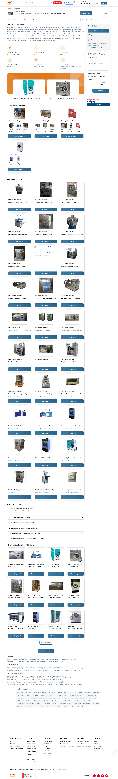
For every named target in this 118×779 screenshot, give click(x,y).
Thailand (25, 769)
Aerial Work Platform (68, 698)
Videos (96, 751)
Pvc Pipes (48, 706)
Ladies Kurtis (30, 703)
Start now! (98, 104)
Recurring (103, 76)
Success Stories (31, 743)
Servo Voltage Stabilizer (40, 692)
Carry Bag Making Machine (75, 692)
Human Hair (20, 692)
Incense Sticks (86, 703)
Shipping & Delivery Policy (16, 748)
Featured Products (99, 748)
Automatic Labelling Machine (44, 698)
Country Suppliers (98, 746)
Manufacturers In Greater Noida (96, 47)
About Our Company (32, 741)
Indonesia (37, 769)
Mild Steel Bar (20, 700)
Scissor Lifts (20, 695)
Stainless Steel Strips (44, 700)
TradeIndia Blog (31, 746)
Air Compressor (77, 703)
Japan (11, 769)
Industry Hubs (97, 743)
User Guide (13, 743)
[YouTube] (107, 776)
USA (53, 769)
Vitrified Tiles (28, 706)
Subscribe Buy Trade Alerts (67, 746)
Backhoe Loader (61, 692)
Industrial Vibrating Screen (31, 695)
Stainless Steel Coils (38, 706)
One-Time (93, 76)
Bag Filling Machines (57, 700)
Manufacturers (97, 741)
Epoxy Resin (92, 698)
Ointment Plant (88, 700)
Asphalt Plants (68, 700)
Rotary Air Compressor (61, 695)
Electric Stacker (96, 692)
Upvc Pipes (66, 706)
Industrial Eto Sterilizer (75, 695)
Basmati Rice (52, 692)
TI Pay (45, 746)
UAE (42, 769)
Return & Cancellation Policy (17, 746)
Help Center (13, 741)
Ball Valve (55, 703)
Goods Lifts (19, 706)
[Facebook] (94, 776)
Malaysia (31, 769)
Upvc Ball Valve (75, 706)
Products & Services (24, 20)
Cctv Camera (47, 703)
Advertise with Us (48, 741)
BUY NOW (18, 209)
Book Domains (47, 743)
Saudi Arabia (47, 769)
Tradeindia (9, 8)
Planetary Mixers (21, 703)
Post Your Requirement (83, 741)
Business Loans (48, 751)
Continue (100, 90)
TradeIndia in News (31, 748)
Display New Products (65, 741)
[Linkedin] (98, 776)
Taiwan (20, 769)
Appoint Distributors (48, 755)
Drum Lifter (87, 692)
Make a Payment (31, 759)
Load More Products (46, 642)
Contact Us (29, 754)
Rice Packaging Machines (89, 695)
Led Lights (38, 703)
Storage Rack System (81, 698)
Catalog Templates (48, 753)
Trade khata (47, 748)
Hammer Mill (32, 698)
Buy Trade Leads (64, 743)
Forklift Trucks (28, 692)
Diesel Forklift (57, 698)
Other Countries (63, 769)
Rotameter (43, 695)
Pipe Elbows (85, 706)
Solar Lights (96, 703)
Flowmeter (51, 695)
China (15, 769)
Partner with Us (30, 757)
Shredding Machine (21, 698)
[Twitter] (103, 776)
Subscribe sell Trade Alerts (84, 746)
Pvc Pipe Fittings (57, 706)
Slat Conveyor (78, 700)
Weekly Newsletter (31, 761)
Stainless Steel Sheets (31, 700)
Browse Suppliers (81, 743)
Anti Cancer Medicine (65, 703)
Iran (56, 769)
